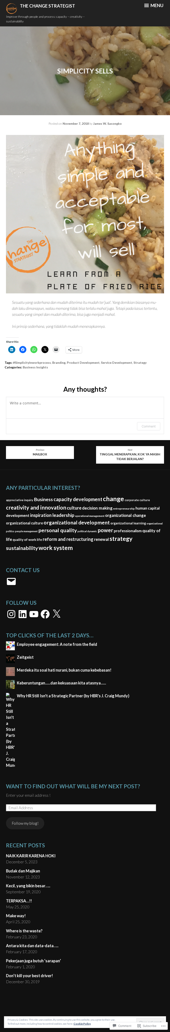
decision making (97, 507)
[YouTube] (34, 614)
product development (83, 362)
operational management (89, 515)
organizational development (77, 522)
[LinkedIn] (22, 614)
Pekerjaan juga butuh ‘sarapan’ (33, 960)
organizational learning (128, 523)
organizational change (125, 515)
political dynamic (87, 531)
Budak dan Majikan (23, 870)
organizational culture (24, 523)
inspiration (41, 515)
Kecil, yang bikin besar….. (28, 885)
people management (26, 531)
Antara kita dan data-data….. (32, 945)
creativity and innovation (36, 507)
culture (74, 507)
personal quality (57, 530)
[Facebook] (45, 614)
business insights (35, 367)
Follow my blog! (25, 823)
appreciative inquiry (19, 500)
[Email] (11, 581)
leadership (63, 515)
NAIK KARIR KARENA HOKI (31, 855)
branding (59, 362)
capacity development (78, 499)
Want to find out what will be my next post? (73, 786)
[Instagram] (11, 614)
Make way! (16, 915)
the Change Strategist (47, 5)
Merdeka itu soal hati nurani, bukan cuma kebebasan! (64, 670)
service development (116, 362)
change (113, 498)
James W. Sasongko (107, 123)
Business (43, 499)
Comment (149, 426)
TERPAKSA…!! (19, 900)
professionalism (128, 530)
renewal (101, 539)
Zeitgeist (25, 657)
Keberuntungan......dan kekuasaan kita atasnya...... (61, 682)
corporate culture (137, 500)
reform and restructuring (68, 539)
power (105, 530)
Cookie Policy (82, 1023)
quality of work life (27, 540)
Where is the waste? (24, 930)
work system (56, 547)
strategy (140, 362)
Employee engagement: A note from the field (57, 644)
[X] (56, 614)
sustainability (22, 548)
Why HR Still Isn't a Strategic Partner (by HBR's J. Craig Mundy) (73, 695)
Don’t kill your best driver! (29, 975)
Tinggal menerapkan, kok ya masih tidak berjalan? (130, 455)
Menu (156, 5)
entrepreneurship (124, 508)
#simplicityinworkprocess (32, 362)
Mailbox (40, 452)
